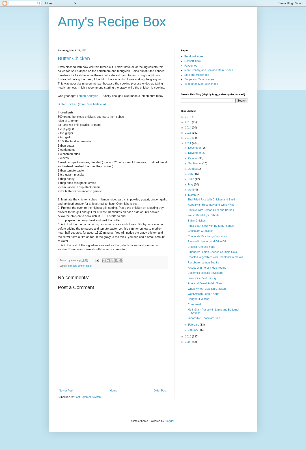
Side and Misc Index (196, 74)
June (191, 179)
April (191, 189)
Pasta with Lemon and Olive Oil (207, 241)
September (195, 163)
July (191, 174)
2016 (188, 117)
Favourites (190, 65)
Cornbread (194, 304)
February (194, 324)
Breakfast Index (193, 56)
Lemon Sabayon (87, 96)
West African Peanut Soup (203, 294)
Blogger (169, 421)
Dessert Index (192, 61)
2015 (188, 122)
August (192, 168)
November (195, 152)
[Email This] (104, 260)
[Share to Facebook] (116, 260)
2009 (188, 341)
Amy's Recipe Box (112, 21)
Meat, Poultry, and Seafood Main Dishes (208, 70)
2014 (188, 127)
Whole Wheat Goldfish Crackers (207, 288)
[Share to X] (112, 260)
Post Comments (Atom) (88, 397)
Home (113, 390)
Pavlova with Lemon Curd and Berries (211, 210)
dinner (81, 265)
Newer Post (66, 390)
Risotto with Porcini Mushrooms (207, 267)
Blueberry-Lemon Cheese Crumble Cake (213, 252)
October (193, 158)
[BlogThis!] (108, 260)
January (193, 330)
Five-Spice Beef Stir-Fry (202, 278)
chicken (72, 265)
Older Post (160, 390)
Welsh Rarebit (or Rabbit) (203, 215)
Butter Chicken (74, 58)
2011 (188, 143)
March (192, 195)
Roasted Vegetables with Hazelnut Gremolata (215, 257)
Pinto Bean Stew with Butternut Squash (211, 225)
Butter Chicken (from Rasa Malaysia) (82, 104)
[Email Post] (96, 260)
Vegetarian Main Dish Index (201, 83)
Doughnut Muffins (198, 299)
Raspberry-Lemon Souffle (203, 262)
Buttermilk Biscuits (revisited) (205, 272)
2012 (188, 137)
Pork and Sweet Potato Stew (205, 283)
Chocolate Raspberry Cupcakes (207, 236)
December (195, 147)
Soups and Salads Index (199, 79)
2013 (188, 132)
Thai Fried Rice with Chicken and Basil (211, 199)
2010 (188, 336)
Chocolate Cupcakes (200, 231)
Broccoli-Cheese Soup (201, 246)
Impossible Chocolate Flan (204, 318)
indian (89, 265)
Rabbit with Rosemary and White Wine (211, 204)
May (191, 184)
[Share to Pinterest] (121, 260)
